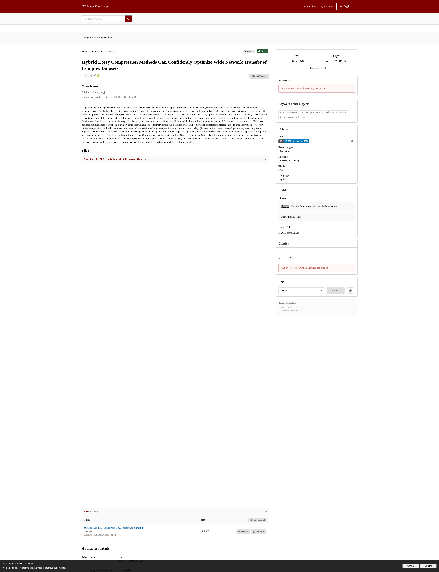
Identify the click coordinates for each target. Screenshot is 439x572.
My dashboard (327, 6)
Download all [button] (259, 520)
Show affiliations (259, 76)
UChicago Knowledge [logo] (95, 6)
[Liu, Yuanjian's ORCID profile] (97, 75)
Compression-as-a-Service (292, 117)
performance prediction (336, 112)
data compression (288, 112)
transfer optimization (311, 112)
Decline (428, 565)
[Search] (128, 18)
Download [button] (260, 531)
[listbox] (297, 258)
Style (280, 258)
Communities (309, 6)
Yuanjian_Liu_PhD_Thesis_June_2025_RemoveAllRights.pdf (114, 528)
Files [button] (91, 511)
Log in (347, 6)
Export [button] (335, 290)
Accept (410, 565)
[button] (175, 159)
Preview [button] (244, 531)
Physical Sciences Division (98, 37)
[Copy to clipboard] (352, 141)
